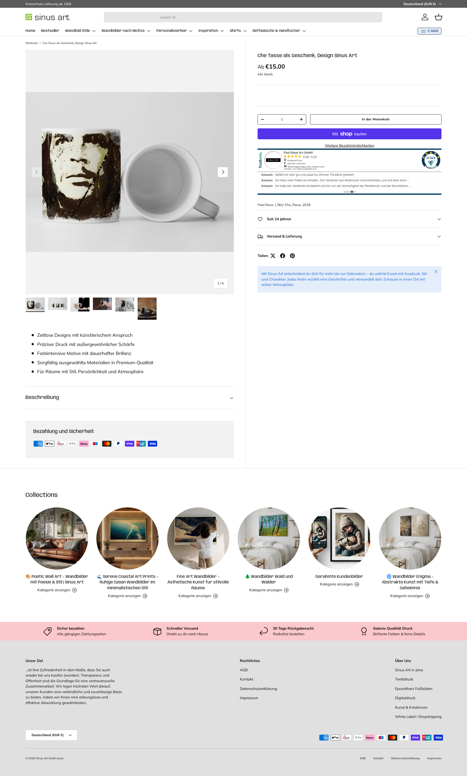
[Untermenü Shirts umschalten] (245, 31)
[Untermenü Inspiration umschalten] (222, 31)
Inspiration (208, 31)
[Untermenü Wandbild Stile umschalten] (94, 31)
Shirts (235, 31)
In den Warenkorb (375, 119)
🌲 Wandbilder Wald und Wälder (269, 579)
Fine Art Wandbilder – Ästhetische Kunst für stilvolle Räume (198, 582)
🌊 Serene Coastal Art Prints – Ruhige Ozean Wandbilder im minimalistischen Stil (127, 582)
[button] (438, 17)
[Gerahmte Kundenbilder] (339, 538)
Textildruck (404, 679)
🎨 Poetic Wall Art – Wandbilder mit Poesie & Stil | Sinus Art (57, 579)
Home (30, 31)
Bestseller (50, 31)
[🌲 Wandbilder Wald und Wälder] (269, 538)
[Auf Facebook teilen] (282, 256)
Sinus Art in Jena (409, 670)
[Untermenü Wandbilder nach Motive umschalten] (149, 31)
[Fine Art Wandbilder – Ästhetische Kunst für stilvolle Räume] (198, 538)
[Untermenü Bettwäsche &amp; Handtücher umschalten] (304, 31)
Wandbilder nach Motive (123, 31)
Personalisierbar (171, 31)
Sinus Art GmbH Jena (49, 758)
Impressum (249, 698)
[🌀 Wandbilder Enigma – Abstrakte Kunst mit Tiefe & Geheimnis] (410, 538)
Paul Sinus (265, 205)
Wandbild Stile (77, 31)
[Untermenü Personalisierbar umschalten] (191, 31)
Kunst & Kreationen (411, 707)
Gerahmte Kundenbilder (339, 576)
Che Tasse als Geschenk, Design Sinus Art (69, 43)
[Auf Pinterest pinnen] (292, 256)
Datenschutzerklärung (258, 688)
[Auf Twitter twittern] (273, 256)
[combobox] (243, 17)
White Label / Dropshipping (418, 716)
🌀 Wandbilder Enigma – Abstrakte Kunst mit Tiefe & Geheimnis (410, 582)
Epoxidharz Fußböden (413, 688)
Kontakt (246, 679)
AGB (244, 670)
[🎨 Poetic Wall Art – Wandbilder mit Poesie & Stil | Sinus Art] (57, 538)
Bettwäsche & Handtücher (276, 31)
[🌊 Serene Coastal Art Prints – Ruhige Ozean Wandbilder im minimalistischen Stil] (127, 538)
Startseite (32, 43)
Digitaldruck (405, 698)
